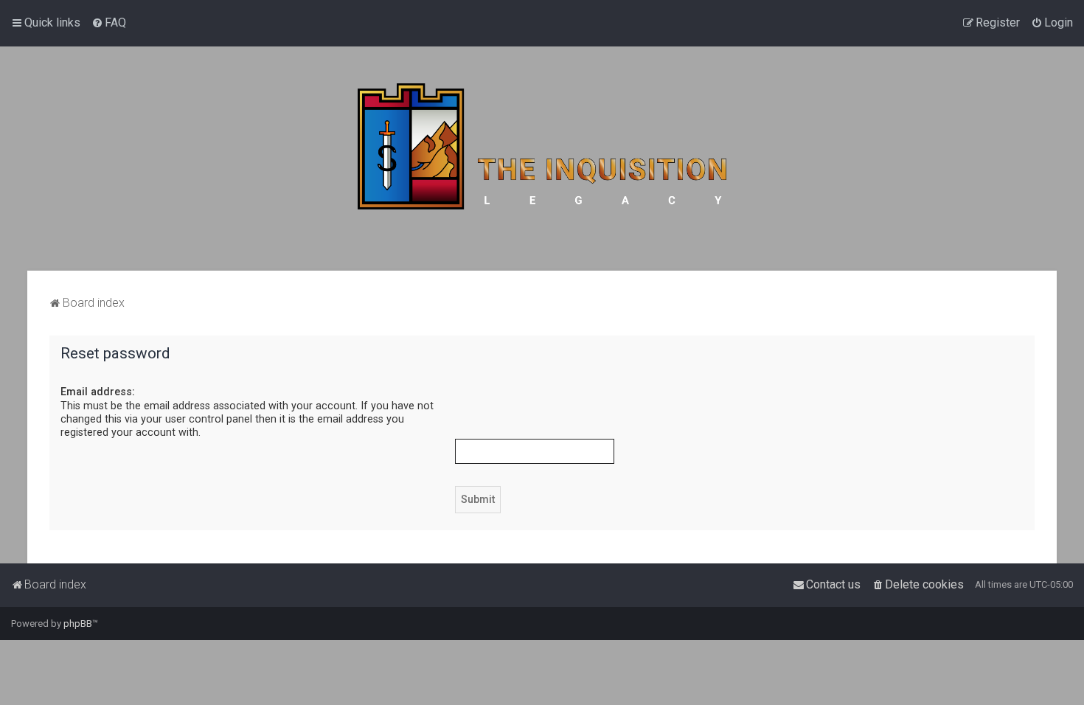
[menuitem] (108, 23)
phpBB (77, 623)
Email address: (97, 391)
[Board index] (542, 158)
